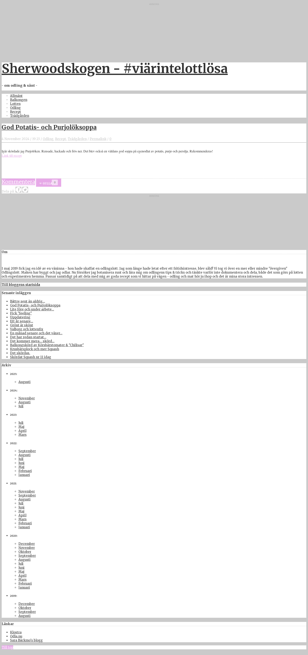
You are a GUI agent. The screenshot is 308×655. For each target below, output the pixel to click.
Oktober (24, 552)
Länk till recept (12, 155)
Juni (21, 463)
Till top (7, 647)
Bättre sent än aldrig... (27, 301)
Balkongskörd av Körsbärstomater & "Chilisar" (47, 345)
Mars (22, 435)
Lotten (15, 104)
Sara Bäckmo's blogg (26, 640)
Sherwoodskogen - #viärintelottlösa (115, 68)
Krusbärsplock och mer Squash (34, 349)
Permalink (98, 139)
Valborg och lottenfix (26, 329)
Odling (15, 108)
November (26, 398)
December (26, 544)
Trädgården (19, 116)
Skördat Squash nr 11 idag (30, 357)
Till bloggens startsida (21, 285)
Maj (21, 427)
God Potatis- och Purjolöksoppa (49, 127)
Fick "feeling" (21, 313)
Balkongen (18, 100)
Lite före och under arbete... (32, 309)
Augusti (24, 382)
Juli (20, 406)
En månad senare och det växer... (36, 333)
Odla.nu (16, 636)
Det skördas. (20, 353)
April (22, 431)
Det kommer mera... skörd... (32, 341)
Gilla (47, 183)
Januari (24, 475)
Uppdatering (20, 317)
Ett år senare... (21, 321)
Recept (15, 112)
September (27, 451)
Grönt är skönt (21, 325)
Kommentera (18, 182)
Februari (25, 471)
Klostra (16, 632)
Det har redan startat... (28, 337)
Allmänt (16, 96)
